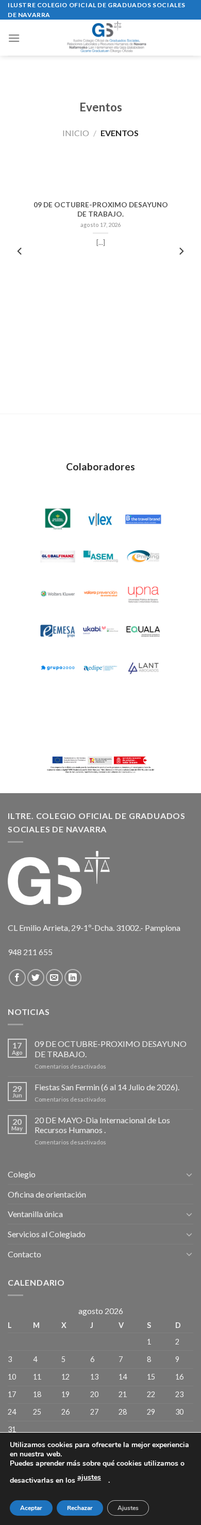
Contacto (24, 1254)
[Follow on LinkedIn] (72, 977)
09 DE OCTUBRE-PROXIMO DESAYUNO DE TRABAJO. (101, 209)
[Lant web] (143, 668)
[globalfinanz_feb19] (58, 556)
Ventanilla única (35, 1214)
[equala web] (143, 631)
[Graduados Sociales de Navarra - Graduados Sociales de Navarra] (107, 38)
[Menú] (14, 38)
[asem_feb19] (100, 556)
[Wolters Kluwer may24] (58, 593)
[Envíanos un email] (54, 977)
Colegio (22, 1174)
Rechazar (80, 1508)
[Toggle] (189, 1174)
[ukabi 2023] (100, 631)
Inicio (75, 133)
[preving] (143, 556)
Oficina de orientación (47, 1194)
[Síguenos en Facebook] (17, 977)
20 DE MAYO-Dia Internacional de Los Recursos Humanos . (102, 1125)
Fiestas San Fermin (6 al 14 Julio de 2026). (107, 1087)
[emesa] (58, 631)
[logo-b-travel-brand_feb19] (143, 519)
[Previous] (20, 272)
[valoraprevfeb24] (100, 593)
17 (12, 1394)
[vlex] (100, 519)
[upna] (143, 593)
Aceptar (31, 1508)
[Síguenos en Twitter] (35, 977)
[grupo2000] (58, 668)
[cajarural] (58, 519)
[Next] (181, 272)
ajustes (89, 1477)
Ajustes (128, 1508)
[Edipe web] (100, 668)
